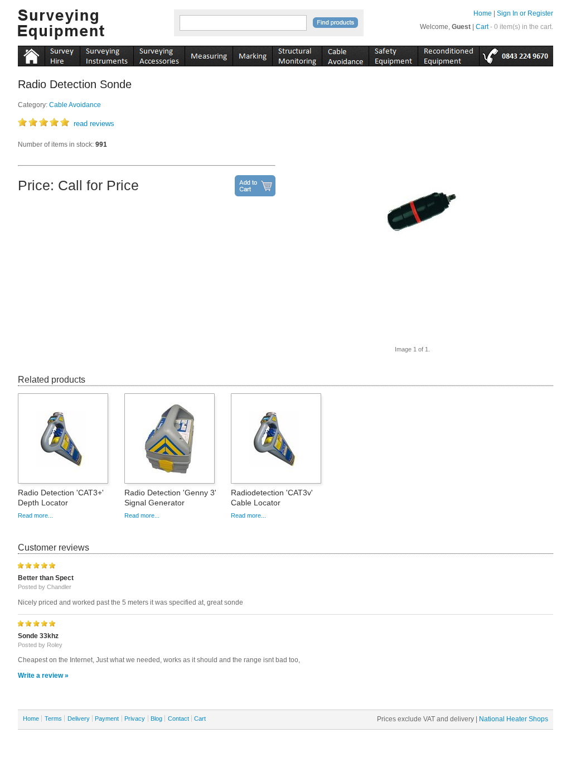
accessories (159, 54)
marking (252, 54)
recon (448, 54)
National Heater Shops (513, 719)
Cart (482, 27)
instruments (62, 54)
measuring (209, 54)
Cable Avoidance (75, 105)
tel (516, 54)
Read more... (35, 515)
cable (345, 54)
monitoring (297, 54)
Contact (178, 718)
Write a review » (43, 675)
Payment (107, 718)
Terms (53, 718)
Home (482, 13)
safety (393, 54)
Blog (156, 718)
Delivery (78, 718)
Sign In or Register (525, 13)
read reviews (94, 123)
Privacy (134, 718)
